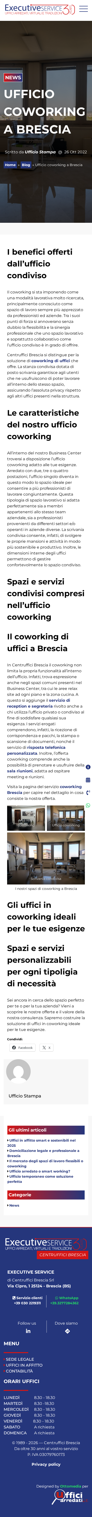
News (13, 77)
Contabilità (19, 1371)
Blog (26, 165)
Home (10, 165)
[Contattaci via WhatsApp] (88, 805)
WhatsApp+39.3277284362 (64, 1300)
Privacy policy (46, 1464)
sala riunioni (20, 771)
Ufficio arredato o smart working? (39, 1171)
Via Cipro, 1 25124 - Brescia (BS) (39, 1286)
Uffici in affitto (24, 1365)
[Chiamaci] (88, 793)
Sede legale (20, 1359)
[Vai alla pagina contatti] (88, 767)
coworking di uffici (50, 360)
